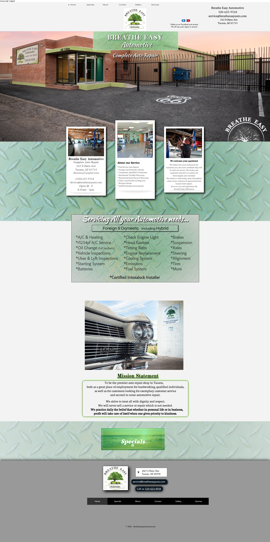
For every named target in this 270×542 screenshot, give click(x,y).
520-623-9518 (153, 488)
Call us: (141, 488)
